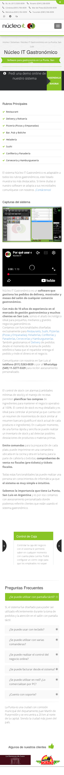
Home (6, 42)
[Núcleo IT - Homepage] (18, 25)
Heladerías (34, 335)
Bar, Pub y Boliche (16, 132)
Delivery (35, 342)
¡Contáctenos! (43, 190)
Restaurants (34, 331)
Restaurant (12, 111)
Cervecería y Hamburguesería (22, 160)
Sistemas (15, 42)
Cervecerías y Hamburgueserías (34, 339)
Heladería (11, 139)
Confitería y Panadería (18, 153)
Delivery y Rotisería (16, 118)
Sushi (9, 146)
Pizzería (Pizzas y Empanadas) (22, 125)
